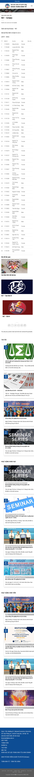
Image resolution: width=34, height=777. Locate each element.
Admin (15, 22)
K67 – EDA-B (6, 316)
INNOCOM (26, 774)
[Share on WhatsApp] (9, 325)
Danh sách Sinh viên (6, 15)
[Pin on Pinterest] (21, 325)
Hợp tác (15, 772)
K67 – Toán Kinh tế (6, 296)
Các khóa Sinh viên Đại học (8, 275)
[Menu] (32, 6)
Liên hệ (20, 772)
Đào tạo (3, 750)
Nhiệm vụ (4, 745)
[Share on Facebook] (12, 325)
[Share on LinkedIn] (24, 325)
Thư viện (4, 748)
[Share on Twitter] (15, 325)
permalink (30, 331)
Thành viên (5, 743)
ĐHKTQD (4, 770)
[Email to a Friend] (18, 325)
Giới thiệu (4, 740)
